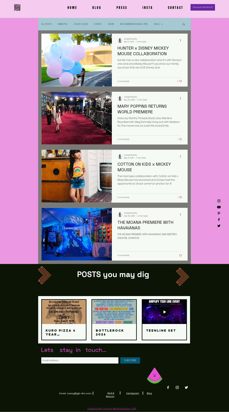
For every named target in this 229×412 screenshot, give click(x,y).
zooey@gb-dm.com (79, 393)
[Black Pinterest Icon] (219, 213)
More (157, 24)
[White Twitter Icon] (186, 387)
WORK (111, 24)
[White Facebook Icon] (168, 387)
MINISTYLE (62, 24)
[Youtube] (219, 207)
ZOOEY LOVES (81, 24)
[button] (183, 24)
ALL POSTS (46, 24)
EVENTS (98, 24)
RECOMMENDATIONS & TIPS (134, 24)
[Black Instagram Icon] (219, 201)
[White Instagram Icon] (177, 387)
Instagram (132, 393)
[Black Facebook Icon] (219, 220)
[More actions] (181, 40)
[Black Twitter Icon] (219, 226)
